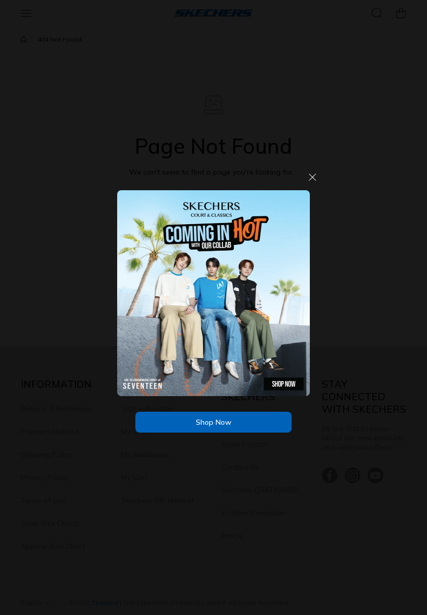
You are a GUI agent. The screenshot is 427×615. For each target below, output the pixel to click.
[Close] (312, 181)
